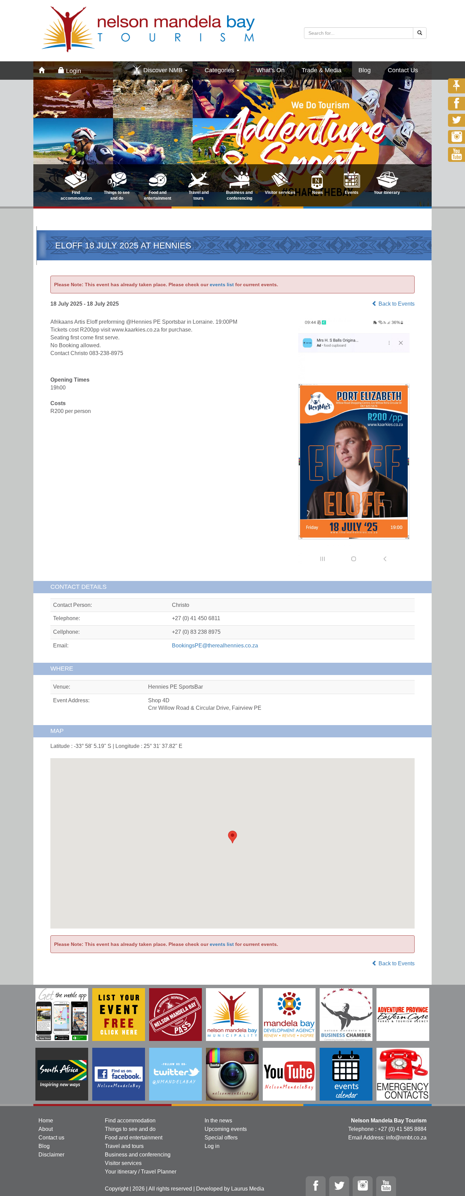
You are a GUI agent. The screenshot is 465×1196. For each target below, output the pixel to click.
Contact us (51, 1137)
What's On (270, 70)
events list (222, 284)
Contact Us (403, 70)
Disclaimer (51, 1154)
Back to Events (396, 304)
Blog (364, 70)
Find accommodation (130, 1120)
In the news (218, 1120)
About (45, 1129)
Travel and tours (124, 1146)
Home (45, 1120)
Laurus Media (247, 1189)
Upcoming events (226, 1129)
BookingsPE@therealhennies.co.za (215, 645)
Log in (212, 1146)
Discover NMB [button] (163, 70)
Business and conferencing (138, 1154)
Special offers (221, 1137)
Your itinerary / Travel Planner (140, 1172)
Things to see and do (130, 1129)
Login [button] (72, 70)
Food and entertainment (133, 1137)
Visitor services (123, 1163)
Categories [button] (220, 70)
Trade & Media (321, 70)
